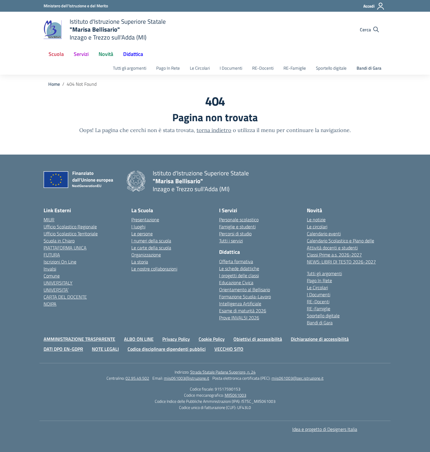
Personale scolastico (239, 219)
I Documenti (231, 68)
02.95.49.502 (137, 378)
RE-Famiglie (294, 68)
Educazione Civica (236, 282)
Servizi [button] (81, 54)
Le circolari (317, 226)
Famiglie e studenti (237, 226)
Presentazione (145, 219)
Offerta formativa (236, 261)
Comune (52, 275)
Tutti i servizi (231, 240)
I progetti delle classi (239, 275)
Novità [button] (106, 54)
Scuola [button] (56, 54)
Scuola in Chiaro (59, 240)
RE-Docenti (263, 68)
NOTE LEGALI (105, 348)
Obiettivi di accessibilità (257, 339)
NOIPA (50, 303)
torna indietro (214, 130)
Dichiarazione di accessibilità (320, 339)
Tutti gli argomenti (129, 68)
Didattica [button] (133, 54)
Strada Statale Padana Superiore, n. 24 (223, 372)
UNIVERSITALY (58, 282)
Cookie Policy (212, 339)
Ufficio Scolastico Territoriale (71, 233)
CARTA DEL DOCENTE (65, 296)
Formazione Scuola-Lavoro (245, 296)
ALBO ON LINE (139, 339)
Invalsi (50, 268)
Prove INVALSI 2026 (239, 317)
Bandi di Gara (369, 68)
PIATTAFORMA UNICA (65, 247)
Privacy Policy (176, 339)
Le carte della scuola (151, 247)
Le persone (142, 233)
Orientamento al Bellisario (244, 289)
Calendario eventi (324, 233)
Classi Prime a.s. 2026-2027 (334, 254)
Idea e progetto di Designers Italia (324, 429)
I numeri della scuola (151, 240)
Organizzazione (146, 254)
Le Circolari (200, 68)
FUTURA (52, 254)
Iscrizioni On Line (60, 261)
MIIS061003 (235, 395)
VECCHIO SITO (228, 348)
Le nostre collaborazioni (154, 268)
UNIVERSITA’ (56, 289)
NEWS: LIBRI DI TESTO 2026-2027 (341, 261)
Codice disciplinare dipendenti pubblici (167, 348)
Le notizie (316, 219)
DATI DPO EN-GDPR (63, 348)
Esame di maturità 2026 (242, 310)
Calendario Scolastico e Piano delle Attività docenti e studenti (340, 244)
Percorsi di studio (235, 233)
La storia (139, 261)
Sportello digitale (331, 68)
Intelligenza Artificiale (240, 303)
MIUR (49, 219)
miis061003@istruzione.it (186, 378)
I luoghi (138, 226)
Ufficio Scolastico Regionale (70, 226)
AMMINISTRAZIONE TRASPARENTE (79, 339)
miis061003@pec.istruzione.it (297, 378)
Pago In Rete (168, 68)
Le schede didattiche (239, 268)
